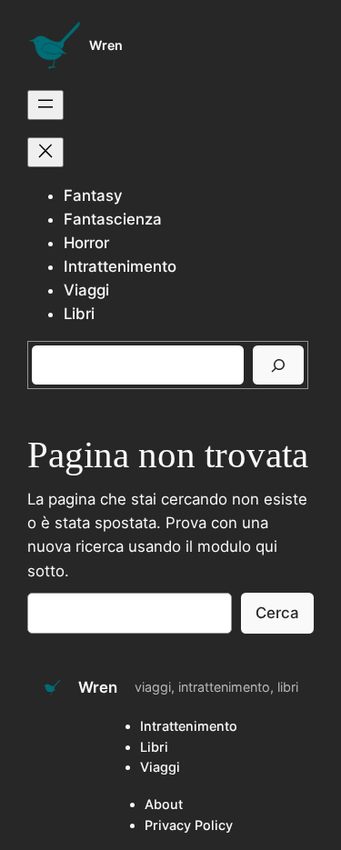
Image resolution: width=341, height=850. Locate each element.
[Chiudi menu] (45, 152)
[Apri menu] (45, 105)
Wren (106, 45)
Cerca (277, 613)
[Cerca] (278, 365)
